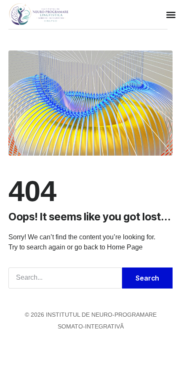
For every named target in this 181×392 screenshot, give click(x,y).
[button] (170, 14)
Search (147, 278)
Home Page (125, 247)
